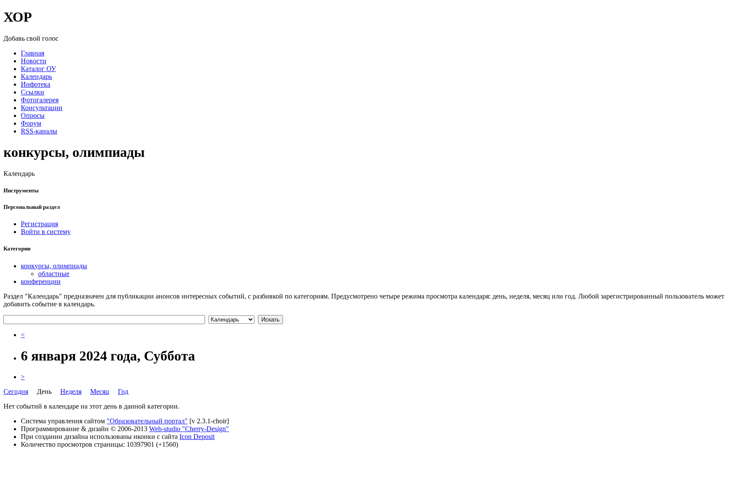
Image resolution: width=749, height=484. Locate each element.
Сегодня (15, 391)
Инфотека (35, 84)
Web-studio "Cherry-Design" (189, 428)
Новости (33, 61)
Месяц (99, 391)
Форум (31, 123)
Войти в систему (46, 231)
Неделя (70, 391)
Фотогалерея (40, 100)
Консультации (41, 107)
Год (123, 391)
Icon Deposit (197, 436)
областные (53, 273)
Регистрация (39, 223)
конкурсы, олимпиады (54, 266)
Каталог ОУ (38, 68)
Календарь (36, 76)
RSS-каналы (39, 131)
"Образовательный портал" (147, 421)
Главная (32, 53)
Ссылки (32, 92)
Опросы (33, 115)
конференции (41, 281)
